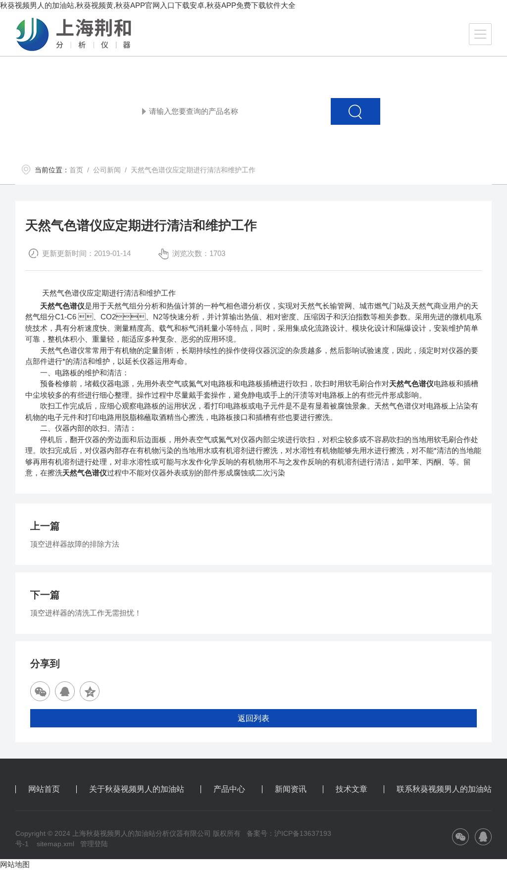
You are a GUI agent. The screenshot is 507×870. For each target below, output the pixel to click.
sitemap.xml (55, 844)
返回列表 (253, 718)
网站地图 (15, 864)
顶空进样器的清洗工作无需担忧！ (86, 613)
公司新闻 (107, 170)
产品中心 (229, 789)
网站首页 (44, 789)
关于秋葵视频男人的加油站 (136, 789)
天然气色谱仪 (62, 306)
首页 (76, 170)
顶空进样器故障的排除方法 (74, 544)
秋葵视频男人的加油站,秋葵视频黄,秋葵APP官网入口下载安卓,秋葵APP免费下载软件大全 (148, 5)
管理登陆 (94, 844)
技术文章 (351, 789)
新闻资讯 (290, 789)
